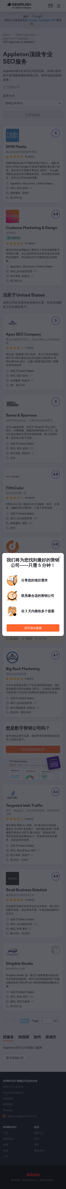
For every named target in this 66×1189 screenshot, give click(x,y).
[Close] (59, 557)
